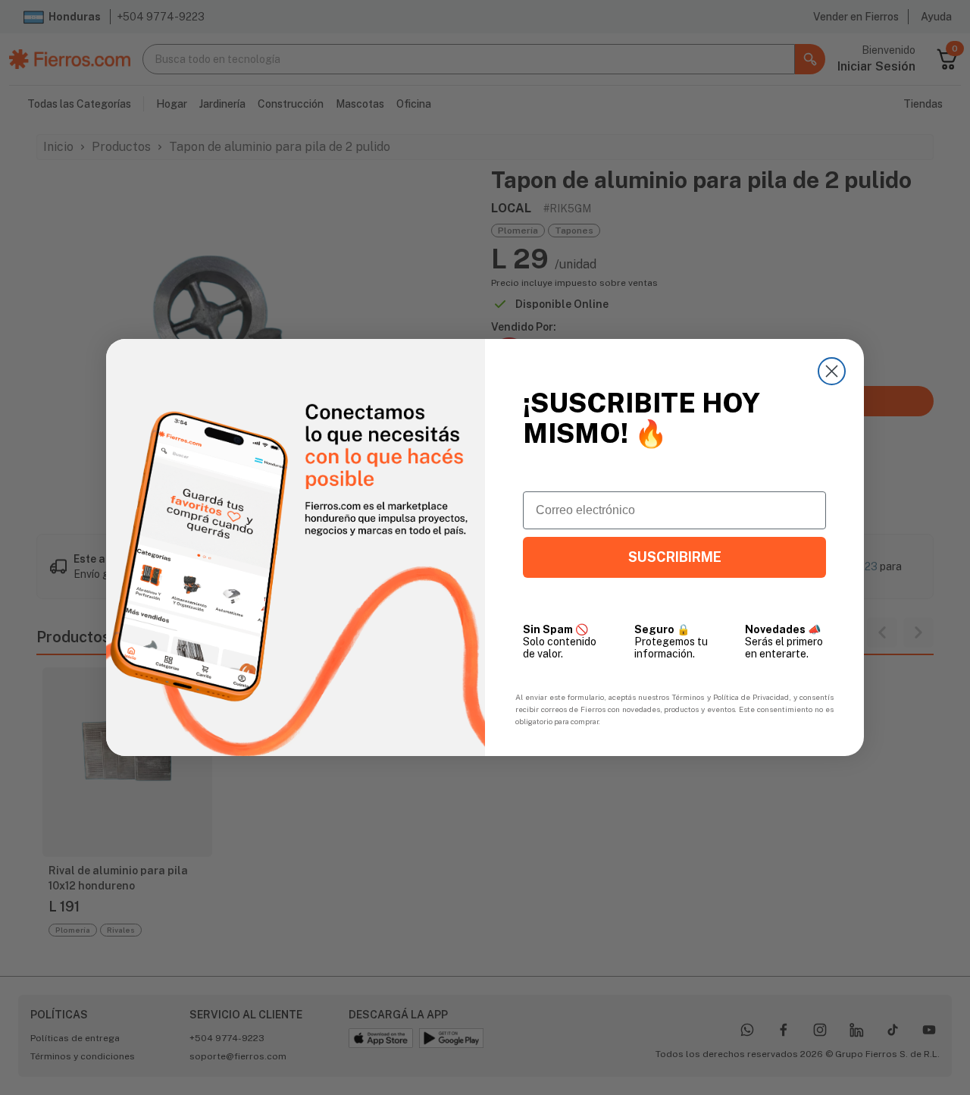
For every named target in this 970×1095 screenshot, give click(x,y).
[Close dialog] (831, 371)
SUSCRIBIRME (674, 557)
